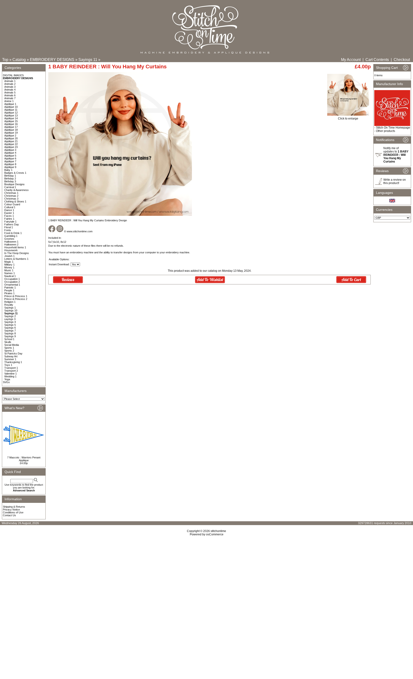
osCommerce (214, 534)
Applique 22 (11, 144)
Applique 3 (10, 149)
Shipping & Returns (14, 506)
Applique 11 (10, 109)
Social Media (11, 344)
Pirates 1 (9, 293)
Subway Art (10, 356)
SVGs (6, 382)
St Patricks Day (13, 353)
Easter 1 (9, 213)
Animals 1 (10, 81)
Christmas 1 (11, 192)
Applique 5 (10, 155)
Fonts (7, 230)
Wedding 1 (10, 376)
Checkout (402, 60)
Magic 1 (8, 261)
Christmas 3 (11, 198)
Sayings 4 (10, 321)
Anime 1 (9, 101)
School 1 (9, 339)
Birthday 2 (10, 178)
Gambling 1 (10, 235)
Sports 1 (9, 347)
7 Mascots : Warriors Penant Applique (23, 459)
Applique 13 (11, 115)
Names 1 (9, 273)
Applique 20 (11, 138)
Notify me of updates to (395, 155)
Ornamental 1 (12, 284)
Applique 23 (11, 147)
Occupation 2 (12, 281)
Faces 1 (9, 215)
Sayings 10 (10, 310)
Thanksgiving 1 (13, 362)
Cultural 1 (9, 207)
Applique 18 (11, 129)
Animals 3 (10, 86)
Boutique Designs (14, 184)
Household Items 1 (15, 247)
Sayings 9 (10, 336)
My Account (351, 60)
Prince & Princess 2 (15, 299)
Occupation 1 (12, 278)
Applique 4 (10, 152)
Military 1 (9, 264)
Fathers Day (11, 224)
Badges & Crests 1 (15, 172)
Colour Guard (12, 204)
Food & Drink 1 (13, 233)
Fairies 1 (9, 218)
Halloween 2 (11, 244)
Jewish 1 (9, 256)
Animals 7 (10, 98)
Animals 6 (10, 95)
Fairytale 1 (10, 221)
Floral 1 (8, 227)
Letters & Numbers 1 (16, 258)
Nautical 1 (10, 276)
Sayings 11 (87, 60)
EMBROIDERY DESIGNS (52, 60)
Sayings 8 (10, 333)
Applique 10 (11, 106)
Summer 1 (10, 359)
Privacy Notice (11, 509)
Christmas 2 (11, 195)
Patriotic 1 (10, 287)
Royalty (8, 304)
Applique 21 (11, 141)
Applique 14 (11, 118)
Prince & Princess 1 (15, 296)
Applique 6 (10, 158)
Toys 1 (8, 365)
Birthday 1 (10, 175)
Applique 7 (10, 161)
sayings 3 (10, 319)
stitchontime (218, 531)
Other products (385, 131)
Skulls (7, 342)
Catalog (19, 60)
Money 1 (9, 267)
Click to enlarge (348, 118)
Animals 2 (10, 83)
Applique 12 (11, 112)
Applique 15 (11, 121)
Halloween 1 (11, 241)
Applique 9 (10, 167)
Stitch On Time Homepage (393, 127)
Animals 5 (10, 92)
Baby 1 (8, 169)
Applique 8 (10, 164)
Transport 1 (11, 367)
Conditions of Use (13, 512)
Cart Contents (377, 60)
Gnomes (9, 238)
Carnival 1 (10, 187)
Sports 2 (9, 350)
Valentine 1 (10, 373)
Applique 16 (11, 124)
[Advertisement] (206, 577)
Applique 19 (11, 132)
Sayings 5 (10, 324)
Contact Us (9, 515)
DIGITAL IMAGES (13, 75)
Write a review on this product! (394, 181)
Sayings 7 (10, 330)
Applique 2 (10, 135)
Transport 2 (11, 370)
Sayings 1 (10, 307)
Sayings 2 (10, 316)
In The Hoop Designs (16, 253)
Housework (11, 250)
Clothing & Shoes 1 (15, 201)
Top (5, 60)
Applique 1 (10, 104)
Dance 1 (9, 210)
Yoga (7, 379)
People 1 (9, 290)
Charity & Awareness (16, 190)
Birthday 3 (10, 181)
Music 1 (8, 270)
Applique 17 (11, 126)
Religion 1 (10, 301)
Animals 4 (10, 89)
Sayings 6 (10, 327)
